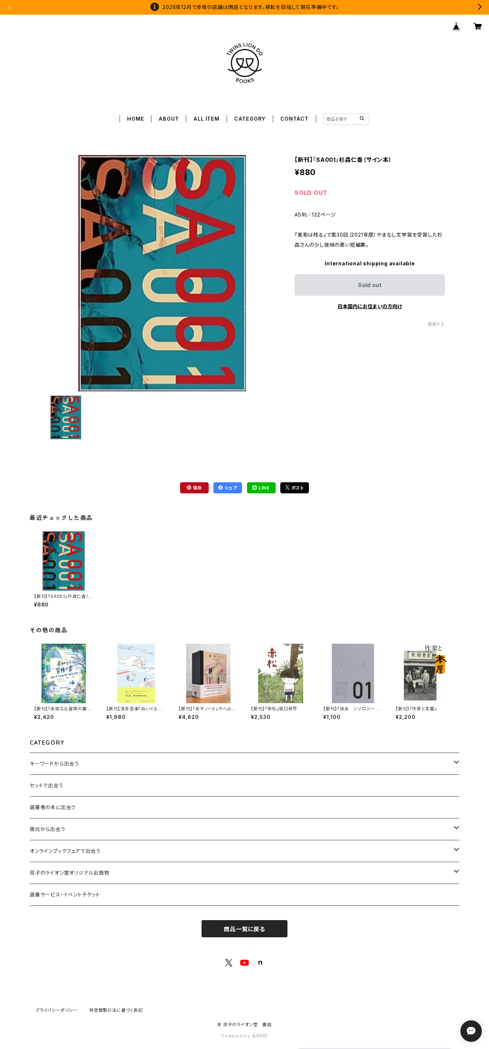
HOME (135, 119)
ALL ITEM (206, 119)
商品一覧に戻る (244, 929)
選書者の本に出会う (53, 807)
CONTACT (294, 119)
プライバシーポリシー (56, 1010)
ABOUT (169, 119)
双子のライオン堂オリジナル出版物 (70, 873)
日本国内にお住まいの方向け (370, 306)
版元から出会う (48, 829)
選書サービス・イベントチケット (65, 894)
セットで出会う (46, 785)
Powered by (237, 1036)
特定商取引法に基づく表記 (116, 1010)
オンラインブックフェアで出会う (65, 851)
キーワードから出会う (54, 763)
